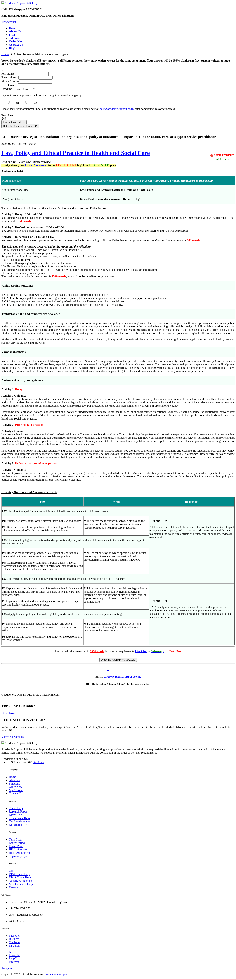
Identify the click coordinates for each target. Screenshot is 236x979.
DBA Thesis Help (19, 874)
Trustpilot (7, 968)
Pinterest (14, 961)
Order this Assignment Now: (20, 126)
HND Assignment (19, 852)
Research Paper (18, 811)
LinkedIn (14, 955)
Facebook (14, 935)
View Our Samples (12, 736)
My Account (8, 21)
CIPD (12, 870)
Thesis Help (16, 808)
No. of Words (9, 85)
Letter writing (17, 842)
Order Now (8, 713)
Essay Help (15, 814)
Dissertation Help (19, 824)
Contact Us (15, 793)
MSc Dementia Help (21, 884)
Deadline (6, 88)
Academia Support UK (59, 974)
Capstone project (18, 856)
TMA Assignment (19, 821)
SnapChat (14, 958)
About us (14, 780)
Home (5, 54)
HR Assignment (18, 849)
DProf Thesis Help (20, 877)
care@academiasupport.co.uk (117, 108)
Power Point (16, 846)
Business (14, 939)
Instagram (14, 945)
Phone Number (10, 81)
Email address (9, 77)
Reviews (38, 762)
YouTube (14, 942)
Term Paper (15, 839)
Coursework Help (19, 818)
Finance (13, 887)
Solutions (14, 783)
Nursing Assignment (21, 880)
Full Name (7, 73)
